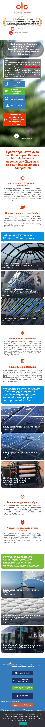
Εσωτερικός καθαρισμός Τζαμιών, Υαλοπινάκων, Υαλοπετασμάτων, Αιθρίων (20, 264)
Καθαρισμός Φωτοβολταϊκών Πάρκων (21, 427)
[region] (22, 18)
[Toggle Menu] (42, 37)
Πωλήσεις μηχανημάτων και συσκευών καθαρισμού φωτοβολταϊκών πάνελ (17, 480)
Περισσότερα (6, 267)
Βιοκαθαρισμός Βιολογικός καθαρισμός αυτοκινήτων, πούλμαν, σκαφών (22, 646)
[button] (14, 120)
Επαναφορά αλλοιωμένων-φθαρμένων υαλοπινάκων (19, 319)
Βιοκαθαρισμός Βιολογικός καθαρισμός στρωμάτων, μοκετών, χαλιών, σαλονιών (22, 617)
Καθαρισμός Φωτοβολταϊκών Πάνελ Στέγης (20, 453)
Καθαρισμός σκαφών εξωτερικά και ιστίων (20, 591)
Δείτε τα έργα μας (27, 138)
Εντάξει (23, 724)
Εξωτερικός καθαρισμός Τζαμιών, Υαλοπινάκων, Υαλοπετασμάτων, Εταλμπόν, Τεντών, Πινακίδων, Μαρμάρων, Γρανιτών (21, 291)
